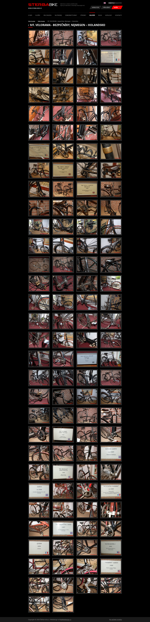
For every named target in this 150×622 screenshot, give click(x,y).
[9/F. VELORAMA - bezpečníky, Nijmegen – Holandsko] (39, 38)
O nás (30, 15)
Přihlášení (106, 7)
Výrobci (83, 15)
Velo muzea (47, 15)
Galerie (92, 15)
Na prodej (58, 15)
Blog (100, 15)
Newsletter (95, 7)
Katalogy (108, 15)
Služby (37, 15)
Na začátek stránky (115, 620)
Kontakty (118, 15)
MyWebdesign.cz (65, 620)
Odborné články (71, 15)
